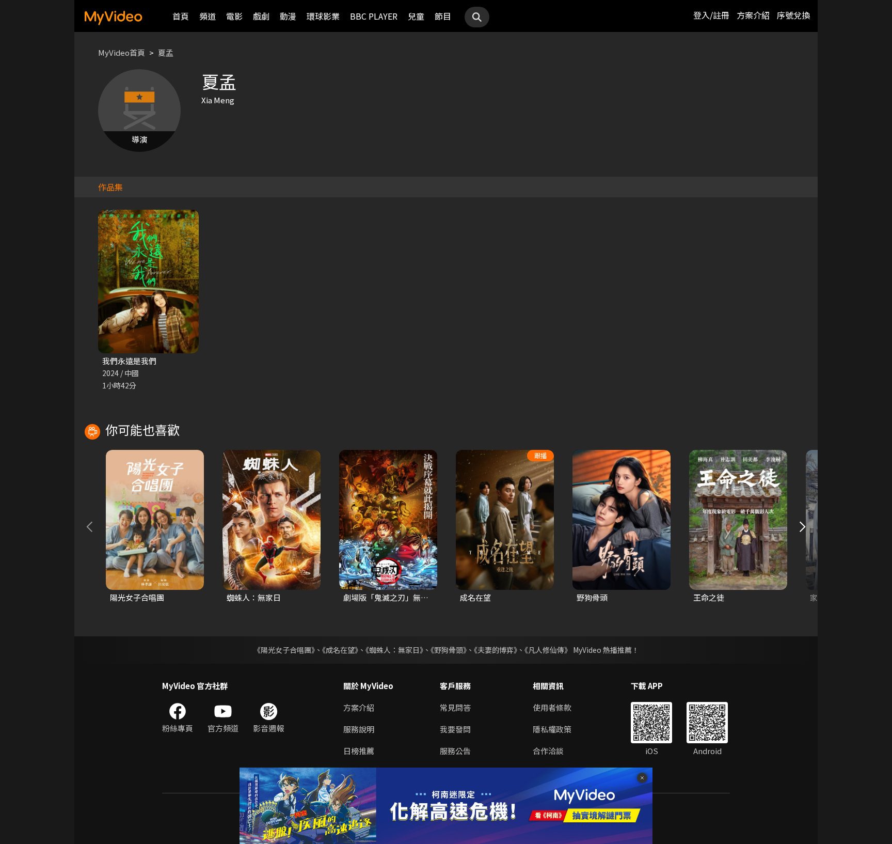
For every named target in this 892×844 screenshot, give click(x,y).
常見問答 (455, 707)
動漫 (288, 16)
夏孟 (165, 52)
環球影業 (323, 16)
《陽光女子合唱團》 (284, 650)
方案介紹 (753, 15)
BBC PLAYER (373, 16)
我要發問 (455, 729)
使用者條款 (552, 707)
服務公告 (455, 750)
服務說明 (358, 729)
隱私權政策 (552, 729)
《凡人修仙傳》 (547, 650)
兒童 (416, 16)
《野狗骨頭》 (449, 650)
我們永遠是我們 (129, 360)
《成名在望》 (340, 650)
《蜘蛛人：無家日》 (394, 650)
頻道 (207, 16)
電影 (234, 16)
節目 (443, 16)
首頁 (180, 16)
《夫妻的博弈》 (495, 650)
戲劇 (261, 16)
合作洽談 (548, 750)
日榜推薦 (358, 750)
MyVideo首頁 (121, 52)
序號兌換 (793, 15)
